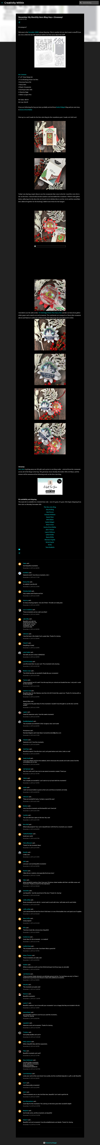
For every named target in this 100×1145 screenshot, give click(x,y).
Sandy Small (26, 758)
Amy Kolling (50, 509)
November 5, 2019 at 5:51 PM (31, 941)
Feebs (24, 563)
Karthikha (26, 572)
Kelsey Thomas (27, 955)
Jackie (25, 787)
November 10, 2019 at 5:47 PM (31, 1106)
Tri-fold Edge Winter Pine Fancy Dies (50, 313)
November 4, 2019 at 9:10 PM (31, 847)
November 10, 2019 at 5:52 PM (31, 1115)
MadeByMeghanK (28, 721)
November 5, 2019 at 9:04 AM (31, 914)
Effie (24, 927)
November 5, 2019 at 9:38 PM (31, 980)
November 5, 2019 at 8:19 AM (31, 904)
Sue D (24, 1083)
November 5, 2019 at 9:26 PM (31, 969)
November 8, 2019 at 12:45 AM (31, 1037)
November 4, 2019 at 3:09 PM (31, 638)
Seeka (50, 544)
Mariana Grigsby (50, 539)
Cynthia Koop (27, 946)
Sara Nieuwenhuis (28, 1101)
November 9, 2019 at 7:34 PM (31, 1096)
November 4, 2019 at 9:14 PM (31, 857)
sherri (24, 1092)
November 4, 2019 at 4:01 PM (31, 666)
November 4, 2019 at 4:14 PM (31, 675)
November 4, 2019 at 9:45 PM (31, 866)
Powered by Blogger (51, 1143)
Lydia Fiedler (50, 534)
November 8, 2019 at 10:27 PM (31, 1069)
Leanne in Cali (27, 690)
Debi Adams (50, 519)
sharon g (25, 600)
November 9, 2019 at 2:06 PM (31, 1078)
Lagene (25, 712)
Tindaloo (25, 1032)
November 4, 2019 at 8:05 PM (31, 792)
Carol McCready (27, 661)
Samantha (26, 890)
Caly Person (50, 512)
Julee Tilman (50, 529)
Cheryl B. (25, 643)
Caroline (25, 815)
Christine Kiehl (27, 591)
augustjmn (26, 1023)
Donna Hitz (26, 582)
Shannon (25, 994)
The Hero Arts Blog (50, 507)
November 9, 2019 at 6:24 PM (31, 1087)
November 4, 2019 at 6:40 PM (31, 753)
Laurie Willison (50, 532)
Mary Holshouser (28, 1060)
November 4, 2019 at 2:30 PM (31, 605)
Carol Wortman (27, 1073)
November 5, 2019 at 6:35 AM (31, 895)
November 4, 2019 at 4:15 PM (31, 686)
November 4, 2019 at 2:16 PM (31, 586)
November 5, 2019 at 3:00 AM (31, 886)
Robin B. (25, 1120)
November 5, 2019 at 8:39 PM (31, 960)
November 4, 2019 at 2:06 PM (31, 568)
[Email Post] (19, 550)
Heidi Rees (26, 749)
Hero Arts (21, 469)
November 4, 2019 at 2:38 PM (31, 614)
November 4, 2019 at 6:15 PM (31, 735)
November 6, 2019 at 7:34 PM (31, 1007)
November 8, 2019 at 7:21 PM (31, 1055)
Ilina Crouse (50, 524)
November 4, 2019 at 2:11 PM (31, 577)
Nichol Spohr (50, 542)
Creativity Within (14, 2)
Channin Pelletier (49, 514)
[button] (19, 22)
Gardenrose (26, 937)
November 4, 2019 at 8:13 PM (31, 801)
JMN (24, 861)
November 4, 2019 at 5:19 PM (31, 707)
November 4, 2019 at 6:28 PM (31, 744)
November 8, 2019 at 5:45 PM (31, 1046)
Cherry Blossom (27, 843)
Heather (25, 964)
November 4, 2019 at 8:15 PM (31, 820)
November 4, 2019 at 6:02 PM (31, 726)
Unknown (25, 633)
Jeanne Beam (27, 1012)
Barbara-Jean (27, 670)
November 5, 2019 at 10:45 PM (31, 989)
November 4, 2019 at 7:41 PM (31, 773)
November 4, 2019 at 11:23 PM (31, 875)
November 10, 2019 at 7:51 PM (31, 1124)
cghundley (26, 619)
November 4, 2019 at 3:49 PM (31, 657)
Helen (24, 880)
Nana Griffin (26, 918)
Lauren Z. (25, 1003)
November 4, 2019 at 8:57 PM (31, 838)
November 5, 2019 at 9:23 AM (31, 923)
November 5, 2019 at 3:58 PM (31, 932)
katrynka (25, 984)
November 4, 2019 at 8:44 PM (31, 829)
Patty (24, 1051)
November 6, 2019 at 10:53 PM (31, 1027)
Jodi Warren (26, 974)
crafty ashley (26, 900)
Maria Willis (50, 537)
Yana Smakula (50, 547)
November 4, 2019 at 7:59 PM (31, 783)
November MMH (33, 32)
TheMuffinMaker (28, 833)
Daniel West (50, 517)
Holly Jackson (27, 1041)
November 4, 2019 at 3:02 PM (31, 629)
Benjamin (25, 1110)
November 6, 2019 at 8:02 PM (31, 1018)
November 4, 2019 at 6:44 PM (31, 764)
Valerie (25, 778)
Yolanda (25, 739)
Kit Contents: (22, 74)
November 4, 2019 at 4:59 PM (31, 697)
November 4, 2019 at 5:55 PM (31, 716)
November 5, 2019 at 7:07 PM (31, 951)
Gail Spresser (26, 769)
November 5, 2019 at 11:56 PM (31, 998)
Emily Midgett (60, 107)
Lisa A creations (27, 609)
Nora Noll (25, 824)
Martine (25, 870)
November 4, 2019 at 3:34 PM (31, 647)
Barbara (25, 806)
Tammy (25, 680)
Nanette (25, 852)
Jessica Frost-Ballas (26, 109)
